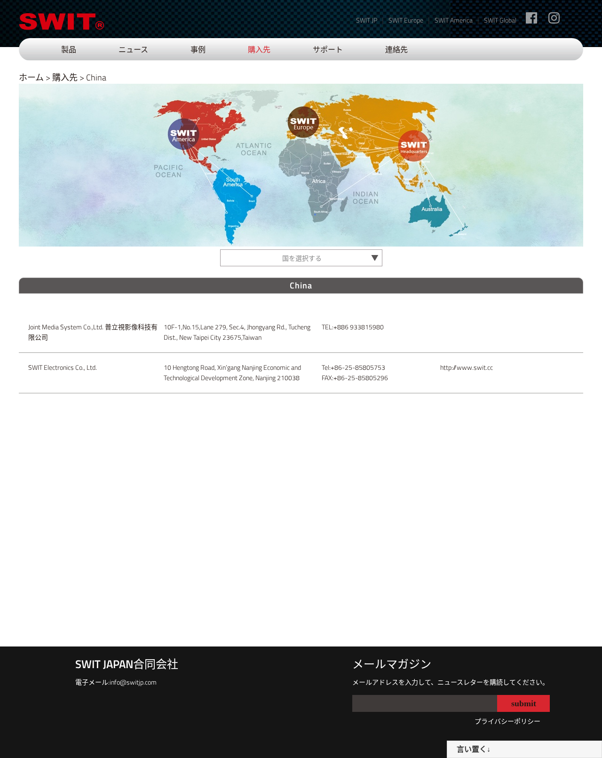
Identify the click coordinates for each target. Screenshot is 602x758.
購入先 (259, 49)
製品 (68, 49)
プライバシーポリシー (507, 721)
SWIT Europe (405, 20)
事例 (198, 49)
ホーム (31, 77)
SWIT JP (366, 20)
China (96, 77)
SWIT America (454, 20)
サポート (328, 49)
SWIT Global (500, 20)
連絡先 (396, 49)
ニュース (133, 49)
